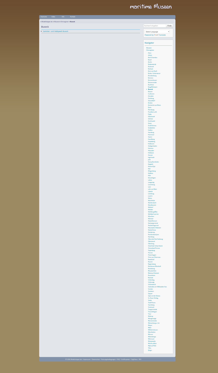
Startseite (44, 17)
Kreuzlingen (152, 178)
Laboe (150, 180)
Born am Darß (152, 71)
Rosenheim (151, 275)
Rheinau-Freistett (153, 273)
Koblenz (150, 173)
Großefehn (151, 128)
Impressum (86, 359)
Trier (149, 314)
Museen (56, 22)
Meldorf (150, 207)
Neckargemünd (153, 223)
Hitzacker (151, 150)
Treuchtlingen (152, 312)
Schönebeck (152, 284)
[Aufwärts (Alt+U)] (164, 42)
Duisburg (151, 98)
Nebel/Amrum (152, 221)
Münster (150, 219)
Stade (150, 300)
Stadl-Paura (151, 303)
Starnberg (151, 305)
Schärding (151, 280)
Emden (150, 103)
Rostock (150, 278)
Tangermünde (152, 309)
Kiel (149, 169)
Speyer (150, 293)
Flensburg (151, 110)
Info (63, 17)
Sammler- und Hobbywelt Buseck (55, 31)
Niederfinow (152, 230)
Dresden (151, 96)
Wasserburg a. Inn (154, 323)
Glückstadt (151, 116)
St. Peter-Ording (153, 298)
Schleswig (151, 282)
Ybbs (149, 348)
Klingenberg (152, 171)
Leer (149, 187)
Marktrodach (152, 203)
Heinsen (150, 148)
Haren (150, 137)
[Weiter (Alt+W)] (170, 42)
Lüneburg (151, 194)
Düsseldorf (151, 101)
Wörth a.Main (152, 343)
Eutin (149, 107)
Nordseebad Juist (153, 234)
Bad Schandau (152, 57)
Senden (150, 289)
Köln (149, 175)
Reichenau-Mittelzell (154, 266)
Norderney (151, 232)
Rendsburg (151, 269)
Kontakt (72, 17)
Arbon (150, 55)
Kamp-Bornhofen (153, 162)
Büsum (150, 91)
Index (53, 17)
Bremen (150, 78)
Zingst (150, 350)
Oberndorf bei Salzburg (155, 239)
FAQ (118, 359)
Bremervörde (152, 82)
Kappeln (150, 164)
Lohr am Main (152, 189)
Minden (150, 210)
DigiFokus (134, 359)
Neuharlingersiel (153, 225)
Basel (150, 60)
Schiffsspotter (125, 359)
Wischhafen (151, 332)
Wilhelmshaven (153, 330)
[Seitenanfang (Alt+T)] (42, 35)
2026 (68, 359)
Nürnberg (151, 237)
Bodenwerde (152, 64)
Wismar (150, 334)
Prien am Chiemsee (154, 257)
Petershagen (152, 255)
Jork (149, 160)
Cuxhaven (151, 94)
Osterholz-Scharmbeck (155, 246)
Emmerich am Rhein (154, 105)
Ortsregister (64, 22)
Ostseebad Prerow (154, 248)
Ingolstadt (151, 157)
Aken (149, 53)
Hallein (150, 130)
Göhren (150, 119)
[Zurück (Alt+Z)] (167, 42)
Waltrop (150, 316)
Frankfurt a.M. (152, 112)
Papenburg (151, 250)
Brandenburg (152, 76)
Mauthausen (152, 205)
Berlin (150, 62)
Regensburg (152, 264)
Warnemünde (152, 321)
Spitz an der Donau (154, 296)
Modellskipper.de (47, 22)
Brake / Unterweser (154, 73)
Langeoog (151, 182)
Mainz (150, 198)
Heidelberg (151, 141)
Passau (150, 253)
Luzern (150, 196)
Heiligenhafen (152, 146)
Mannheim (151, 200)
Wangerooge (152, 318)
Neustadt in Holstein (154, 228)
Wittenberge (152, 337)
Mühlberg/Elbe (152, 212)
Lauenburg (151, 185)
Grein (150, 123)
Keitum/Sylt (151, 166)
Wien (149, 328)
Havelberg (151, 139)
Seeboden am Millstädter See (157, 287)
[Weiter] (49, 35)
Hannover (151, 135)
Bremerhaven (152, 80)
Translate (162, 35)
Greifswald (151, 121)
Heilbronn (151, 144)
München (151, 216)
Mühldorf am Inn (153, 214)
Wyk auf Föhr (152, 346)
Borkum (150, 69)
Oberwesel (151, 241)
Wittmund (151, 339)
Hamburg (151, 132)
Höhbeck (151, 153)
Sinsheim (151, 291)
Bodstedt (151, 67)
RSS (140, 359)
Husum (150, 155)
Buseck (150, 89)
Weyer (150, 325)
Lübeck (150, 191)
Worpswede (152, 341)
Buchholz (151, 85)
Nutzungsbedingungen (108, 359)
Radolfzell (151, 259)
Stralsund (151, 307)
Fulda (149, 114)
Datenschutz (96, 359)
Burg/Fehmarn (152, 87)
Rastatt (150, 262)
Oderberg (151, 244)
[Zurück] (46, 35)
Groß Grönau (152, 126)
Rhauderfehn (152, 271)
